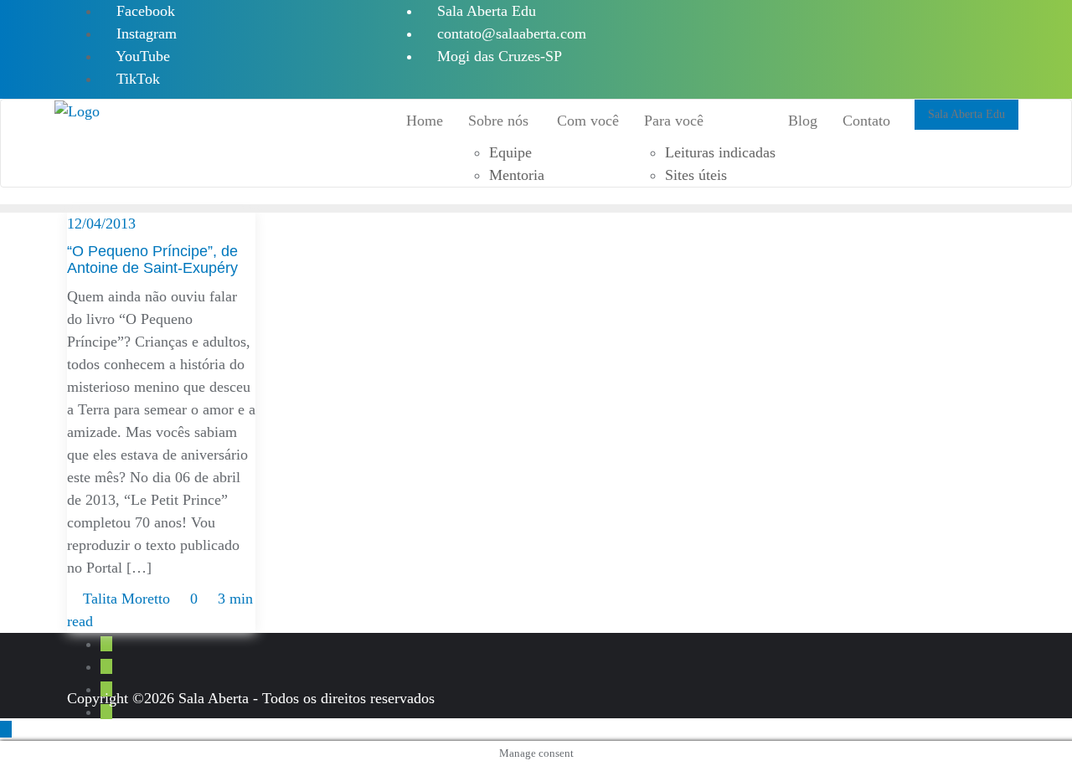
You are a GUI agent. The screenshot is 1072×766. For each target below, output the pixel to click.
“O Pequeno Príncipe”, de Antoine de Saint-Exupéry (152, 259)
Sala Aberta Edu (484, 11)
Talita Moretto (126, 598)
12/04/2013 (101, 223)
